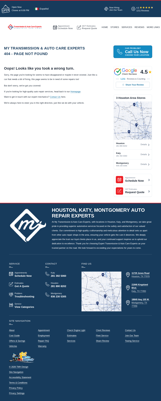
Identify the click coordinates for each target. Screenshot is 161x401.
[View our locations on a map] (101, 291)
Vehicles (13, 346)
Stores (114, 27)
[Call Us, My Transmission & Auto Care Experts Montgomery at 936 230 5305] (60, 295)
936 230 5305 (121, 166)
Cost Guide (14, 335)
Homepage (75, 91)
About (11, 330)
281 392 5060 (121, 156)
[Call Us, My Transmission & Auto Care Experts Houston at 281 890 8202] (60, 285)
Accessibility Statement (20, 377)
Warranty (42, 346)
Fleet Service (102, 335)
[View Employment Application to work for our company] (112, 8)
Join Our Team (132, 335)
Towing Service (132, 341)
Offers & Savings (17, 341)
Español (44, 8)
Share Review (102, 341)
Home (105, 27)
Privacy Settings (17, 393)
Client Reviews (103, 330)
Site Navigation (16, 372)
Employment (44, 335)
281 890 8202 (121, 146)
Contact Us (55, 97)
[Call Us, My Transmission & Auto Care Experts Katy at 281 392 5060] (60, 274)
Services (127, 27)
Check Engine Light (76, 330)
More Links (153, 27)
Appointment (44, 330)
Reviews (139, 27)
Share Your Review (135, 85)
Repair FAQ (43, 341)
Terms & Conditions (18, 382)
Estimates (71, 335)
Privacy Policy (16, 388)
